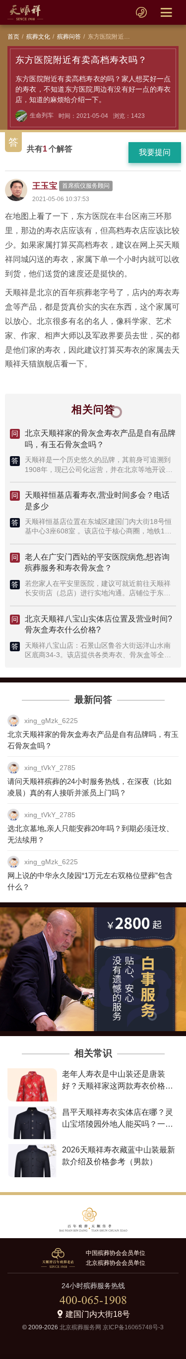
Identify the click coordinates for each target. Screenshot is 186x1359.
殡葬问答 (69, 36)
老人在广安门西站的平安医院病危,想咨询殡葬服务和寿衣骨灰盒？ (97, 562)
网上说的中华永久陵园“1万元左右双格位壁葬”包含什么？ (90, 881)
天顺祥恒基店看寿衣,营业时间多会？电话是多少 (97, 500)
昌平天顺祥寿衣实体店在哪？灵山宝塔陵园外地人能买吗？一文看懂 (117, 1124)
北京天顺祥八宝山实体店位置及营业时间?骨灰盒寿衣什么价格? (98, 624)
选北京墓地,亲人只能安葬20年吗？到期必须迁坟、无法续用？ (90, 834)
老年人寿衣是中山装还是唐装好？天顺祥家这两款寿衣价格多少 (117, 1086)
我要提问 (155, 152)
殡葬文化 (38, 36)
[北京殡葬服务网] (25, 12)
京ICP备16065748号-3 (133, 1327)
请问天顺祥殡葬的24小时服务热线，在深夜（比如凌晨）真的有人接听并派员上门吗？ (89, 787)
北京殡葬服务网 (80, 1327)
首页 (13, 36)
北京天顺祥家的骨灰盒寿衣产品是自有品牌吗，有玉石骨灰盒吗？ (100, 438)
